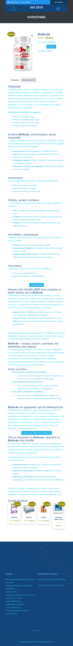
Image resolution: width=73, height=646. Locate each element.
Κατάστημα (36, 631)
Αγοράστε (51, 47)
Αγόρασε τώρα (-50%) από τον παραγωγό (36, 433)
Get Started (59, 2)
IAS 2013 (36, 7)
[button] (32, 35)
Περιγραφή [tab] (15, 80)
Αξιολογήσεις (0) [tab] (28, 80)
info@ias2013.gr (14, 2)
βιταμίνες (49, 51)
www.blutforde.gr (36, 285)
